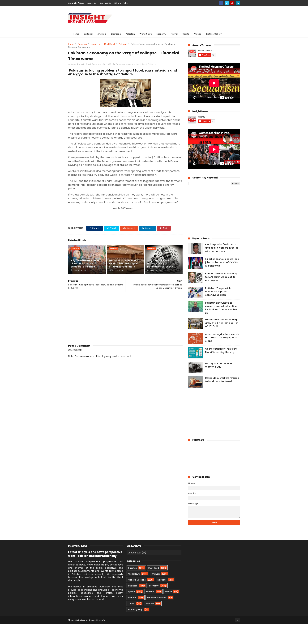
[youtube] (232, 3)
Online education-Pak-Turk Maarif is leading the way (221, 350)
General (132, 597)
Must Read (109, 44)
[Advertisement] (181, 18)
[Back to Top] (237, 620)
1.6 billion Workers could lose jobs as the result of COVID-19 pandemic (222, 262)
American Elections (156, 597)
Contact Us (105, 3)
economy (95, 44)
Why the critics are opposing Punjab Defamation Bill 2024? (160, 263)
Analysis (102, 34)
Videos (197, 34)
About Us (92, 3)
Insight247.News (76, 3)
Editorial (88, 34)
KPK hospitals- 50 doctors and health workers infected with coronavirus (222, 248)
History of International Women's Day (218, 365)
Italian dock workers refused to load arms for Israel (222, 379)
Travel (174, 34)
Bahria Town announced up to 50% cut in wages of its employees (221, 277)
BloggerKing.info (97, 620)
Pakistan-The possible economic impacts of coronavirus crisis (218, 292)
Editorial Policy (121, 3)
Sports (186, 34)
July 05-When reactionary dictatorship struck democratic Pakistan (86, 263)
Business (82, 44)
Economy (161, 34)
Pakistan (130, 34)
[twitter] (227, 3)
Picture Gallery (214, 34)
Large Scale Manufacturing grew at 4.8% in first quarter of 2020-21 (221, 323)
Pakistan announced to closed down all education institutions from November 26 (221, 307)
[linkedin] (238, 3)
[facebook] (221, 3)
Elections (116, 34)
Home (76, 34)
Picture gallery (135, 609)
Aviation (149, 603)
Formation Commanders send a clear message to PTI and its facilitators (124, 263)
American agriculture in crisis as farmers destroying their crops (222, 338)
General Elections (137, 579)
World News (146, 34)
